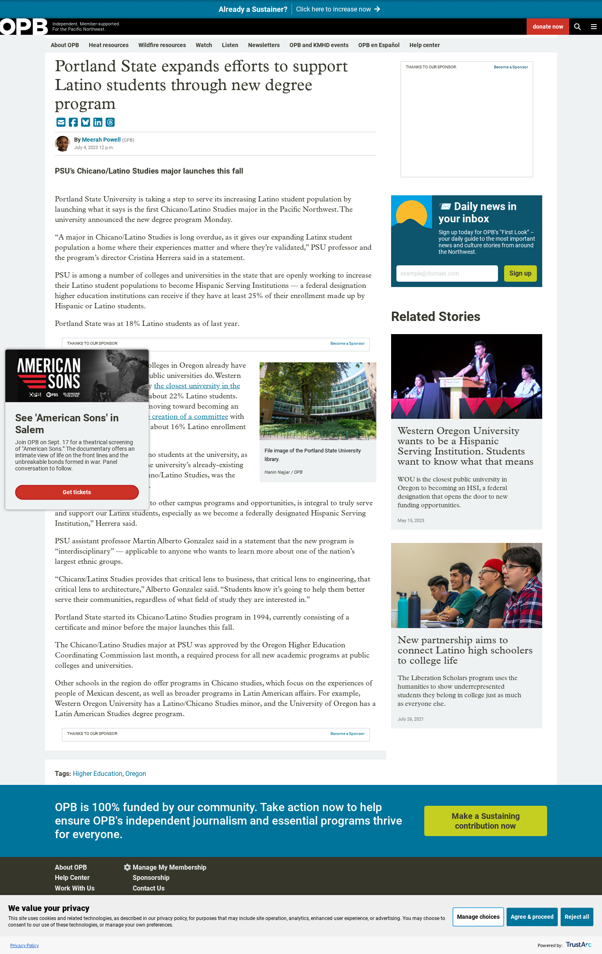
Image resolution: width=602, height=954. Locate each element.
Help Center (72, 878)
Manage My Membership (169, 867)
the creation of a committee (184, 416)
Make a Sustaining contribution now (486, 821)
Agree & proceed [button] (532, 916)
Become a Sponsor (347, 343)
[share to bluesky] (85, 122)
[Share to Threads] (110, 122)
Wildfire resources (162, 45)
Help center (425, 45)
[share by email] (61, 122)
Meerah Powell (101, 139)
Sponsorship (151, 878)
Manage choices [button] (478, 916)
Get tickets (77, 492)
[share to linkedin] (98, 122)
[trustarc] (578, 945)
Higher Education (97, 774)
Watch (204, 45)
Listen (230, 45)
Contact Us (149, 888)
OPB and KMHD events (319, 45)
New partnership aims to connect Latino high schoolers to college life (465, 650)
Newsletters (264, 45)
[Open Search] (577, 26)
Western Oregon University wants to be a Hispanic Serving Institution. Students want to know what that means (466, 446)
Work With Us (75, 888)
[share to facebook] (73, 122)
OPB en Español (379, 45)
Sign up (520, 273)
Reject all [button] (577, 916)
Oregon (135, 774)
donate (548, 26)
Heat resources (109, 45)
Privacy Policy (24, 945)
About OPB (65, 45)
